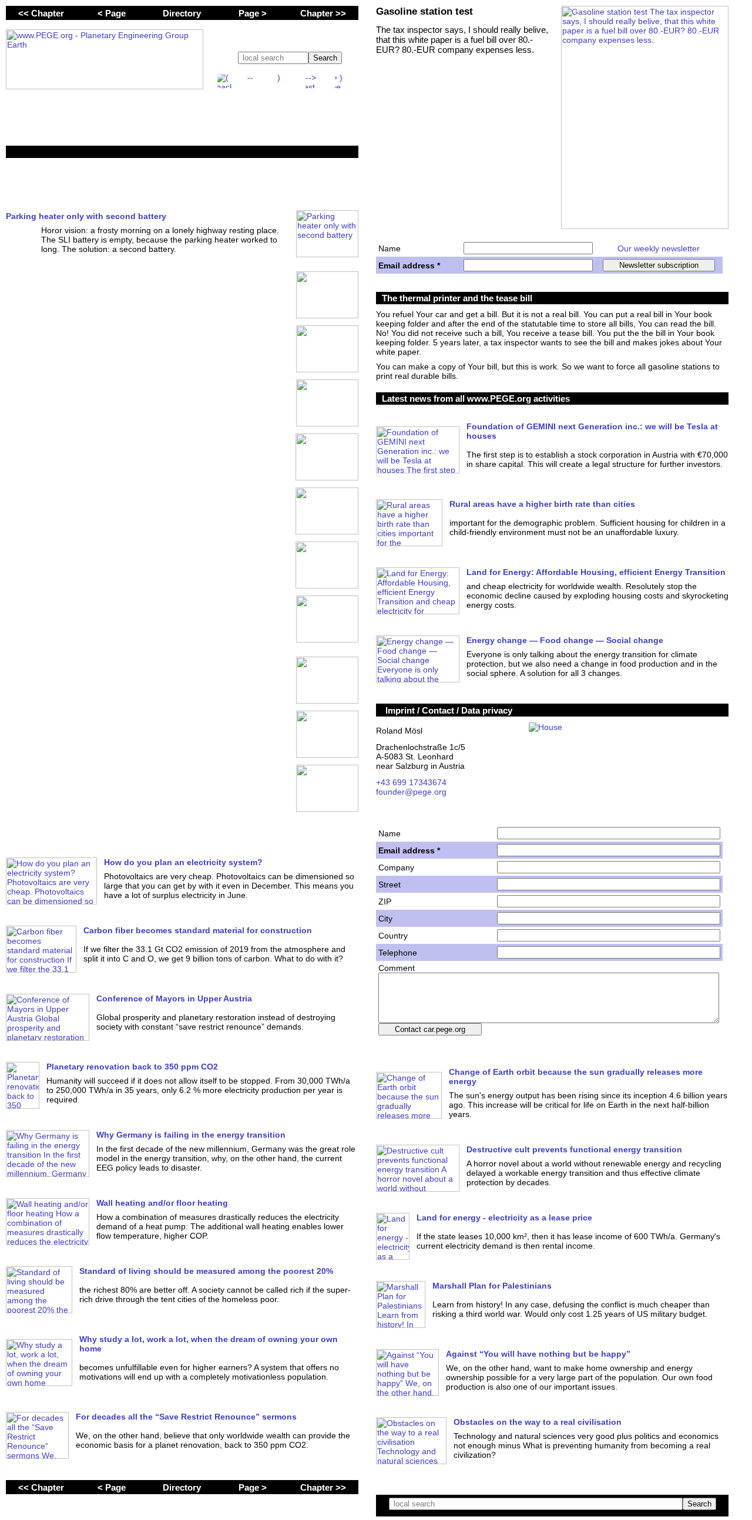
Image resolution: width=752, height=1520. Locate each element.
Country (393, 935)
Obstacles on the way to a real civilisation (538, 1422)
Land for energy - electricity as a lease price (504, 1217)
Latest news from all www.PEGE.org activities (476, 398)
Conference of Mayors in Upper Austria (174, 998)
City (385, 918)
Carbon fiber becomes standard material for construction (197, 930)
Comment (396, 968)
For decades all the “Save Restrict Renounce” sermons (186, 1416)
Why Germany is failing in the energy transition (191, 1134)
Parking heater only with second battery (86, 216)
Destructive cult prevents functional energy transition (574, 1149)
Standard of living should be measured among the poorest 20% (206, 1271)
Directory (182, 13)
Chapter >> (323, 13)
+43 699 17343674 (411, 782)
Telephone (397, 952)
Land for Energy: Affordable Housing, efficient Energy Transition (596, 572)
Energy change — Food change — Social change (564, 640)
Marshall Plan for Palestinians (492, 1285)
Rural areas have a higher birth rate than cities (542, 504)
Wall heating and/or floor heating (162, 1203)
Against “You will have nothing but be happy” (538, 1353)
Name (389, 248)
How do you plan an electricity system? (183, 862)
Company (396, 867)
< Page (111, 13)
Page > (252, 13)
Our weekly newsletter (658, 248)
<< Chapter (41, 13)
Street (389, 884)
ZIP (384, 901)
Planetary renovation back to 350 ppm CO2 (132, 1066)
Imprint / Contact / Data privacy (449, 710)
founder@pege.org (411, 791)
